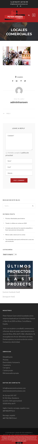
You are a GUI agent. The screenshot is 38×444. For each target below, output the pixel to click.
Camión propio (8, 370)
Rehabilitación (8, 357)
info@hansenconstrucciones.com (19, 4)
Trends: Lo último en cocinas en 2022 (16, 223)
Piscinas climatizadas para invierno (15, 218)
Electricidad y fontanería (11, 362)
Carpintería (7, 365)
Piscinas (5, 360)
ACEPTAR (19, 442)
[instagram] (20, 6)
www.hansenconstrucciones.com (14, 391)
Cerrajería (6, 368)
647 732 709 (24, 2)
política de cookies (21, 441)
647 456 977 (16, 2)
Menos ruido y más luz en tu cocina (15, 234)
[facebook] (17, 6)
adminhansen (19, 102)
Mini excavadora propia (11, 373)
